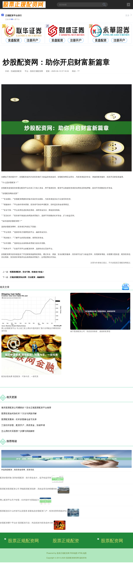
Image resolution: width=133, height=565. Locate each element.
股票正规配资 (66, 540)
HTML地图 (82, 553)
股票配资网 (112, 540)
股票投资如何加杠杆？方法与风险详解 (19, 413)
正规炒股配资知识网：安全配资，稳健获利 (27, 277)
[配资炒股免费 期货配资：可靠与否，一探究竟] (31, 354)
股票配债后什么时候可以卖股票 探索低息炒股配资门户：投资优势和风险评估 (33, 510)
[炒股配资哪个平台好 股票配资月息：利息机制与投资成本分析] (59, 525)
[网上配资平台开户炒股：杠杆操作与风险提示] (45, 501)
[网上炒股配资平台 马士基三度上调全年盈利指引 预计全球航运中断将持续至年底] (31, 309)
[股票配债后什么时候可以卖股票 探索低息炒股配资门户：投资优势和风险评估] (73, 513)
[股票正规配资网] (24, 4)
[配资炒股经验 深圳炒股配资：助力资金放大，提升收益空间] (58, 479)
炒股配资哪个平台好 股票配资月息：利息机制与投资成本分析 (26, 522)
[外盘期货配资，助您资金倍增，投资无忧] (66, 458)
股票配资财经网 (72, 557)
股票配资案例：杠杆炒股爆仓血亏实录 (19, 419)
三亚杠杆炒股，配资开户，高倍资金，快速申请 (23, 425)
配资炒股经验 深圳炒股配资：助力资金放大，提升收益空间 (25, 477)
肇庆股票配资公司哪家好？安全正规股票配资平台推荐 (26, 407)
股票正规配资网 (23, 540)
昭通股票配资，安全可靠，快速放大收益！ (27, 271)
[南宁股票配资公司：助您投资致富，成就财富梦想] (100, 311)
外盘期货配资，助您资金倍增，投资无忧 (17, 469)
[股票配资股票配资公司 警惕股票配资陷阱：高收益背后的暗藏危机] (63, 490)
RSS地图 (73, 553)
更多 (127, 15)
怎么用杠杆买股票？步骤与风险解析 (18, 430)
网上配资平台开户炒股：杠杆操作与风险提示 (19, 499)
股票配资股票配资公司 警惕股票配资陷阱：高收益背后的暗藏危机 (28, 488)
